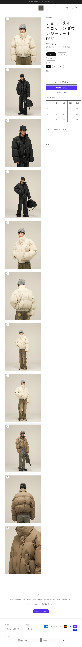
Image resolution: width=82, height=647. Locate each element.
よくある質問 (26, 599)
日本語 (30, 629)
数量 (47, 71)
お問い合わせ (37, 599)
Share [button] (50, 145)
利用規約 (18, 599)
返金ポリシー (66, 599)
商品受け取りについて (49, 604)
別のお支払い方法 (61, 92)
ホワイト (51, 54)
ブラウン (51, 59)
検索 (11, 599)
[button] (6, 8)
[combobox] (28, 640)
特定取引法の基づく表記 (52, 599)
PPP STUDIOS (12, 636)
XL (61, 66)
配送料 (51, 47)
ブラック (62, 54)
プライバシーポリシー (33, 604)
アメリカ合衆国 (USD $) (14, 629)
